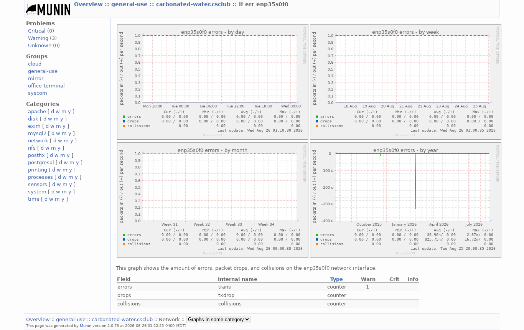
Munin (85, 325)
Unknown (39, 45)
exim (34, 126)
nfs (32, 148)
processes (40, 177)
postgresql (41, 162)
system (37, 192)
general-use (130, 4)
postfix (36, 155)
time (34, 199)
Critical (37, 31)
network (38, 141)
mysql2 (37, 133)
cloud (34, 64)
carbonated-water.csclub (194, 4)
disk (33, 119)
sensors (37, 184)
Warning (38, 38)
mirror (35, 78)
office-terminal (46, 86)
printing (37, 170)
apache (37, 111)
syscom (37, 93)
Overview (89, 4)
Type (336, 279)
